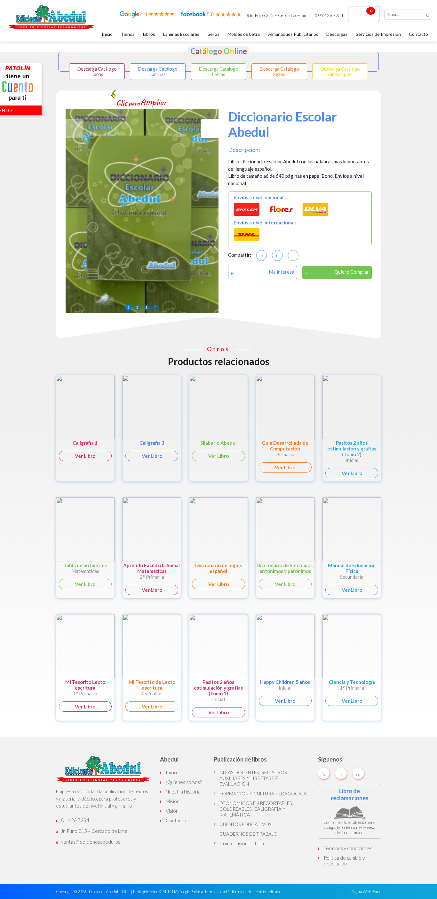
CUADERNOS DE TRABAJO (248, 834)
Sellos (213, 34)
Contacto (418, 34)
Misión (172, 801)
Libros (149, 34)
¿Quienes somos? (184, 782)
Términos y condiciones (348, 848)
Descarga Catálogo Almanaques (340, 71)
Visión (172, 811)
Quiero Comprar (351, 272)
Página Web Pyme (365, 891)
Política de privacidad (209, 891)
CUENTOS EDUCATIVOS (245, 824)
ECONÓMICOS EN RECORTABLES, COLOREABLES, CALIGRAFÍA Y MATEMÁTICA (256, 808)
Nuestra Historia (183, 791)
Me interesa (281, 272)
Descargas (336, 34)
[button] (210, 128)
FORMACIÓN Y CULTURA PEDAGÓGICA (263, 793)
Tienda (128, 34)
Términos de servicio (248, 891)
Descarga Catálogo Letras (218, 71)
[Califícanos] (147, 16)
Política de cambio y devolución (344, 860)
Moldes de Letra (243, 34)
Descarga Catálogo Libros (97, 71)
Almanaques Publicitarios (293, 34)
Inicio (107, 34)
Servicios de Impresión (378, 34)
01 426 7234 (330, 15)
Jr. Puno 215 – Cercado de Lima (279, 15)
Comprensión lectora (241, 843)
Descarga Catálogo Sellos (279, 71)
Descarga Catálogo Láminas (158, 71)
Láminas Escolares (181, 34)
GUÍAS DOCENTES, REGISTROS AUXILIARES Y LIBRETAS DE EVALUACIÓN (253, 778)
